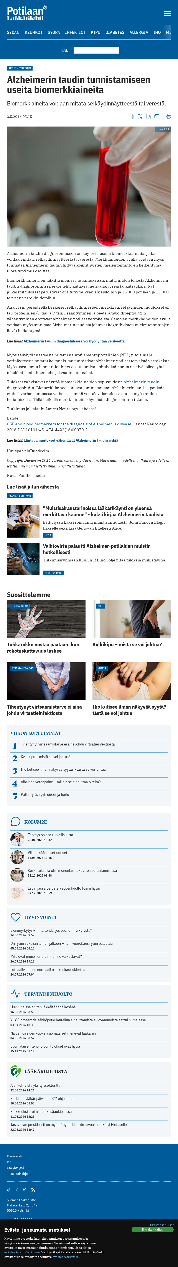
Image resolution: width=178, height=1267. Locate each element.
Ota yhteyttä (15, 1168)
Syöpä (54, 32)
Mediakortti (15, 1156)
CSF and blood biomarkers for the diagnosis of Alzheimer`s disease (69, 423)
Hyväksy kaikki (152, 1229)
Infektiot (75, 32)
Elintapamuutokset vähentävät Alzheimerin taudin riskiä (71, 440)
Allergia (139, 32)
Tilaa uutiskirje (17, 1174)
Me (9, 1162)
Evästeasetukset (162, 1225)
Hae (64, 50)
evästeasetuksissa (66, 1257)
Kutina (102, 668)
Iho (157, 32)
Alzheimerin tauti (20, 68)
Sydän (13, 32)
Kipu (95, 32)
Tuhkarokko (20, 605)
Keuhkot (34, 32)
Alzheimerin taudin (142, 381)
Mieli (48, 535)
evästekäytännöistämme (22, 1252)
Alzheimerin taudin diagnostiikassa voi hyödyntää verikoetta (74, 341)
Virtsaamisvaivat (22, 668)
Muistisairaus (53, 572)
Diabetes (114, 32)
